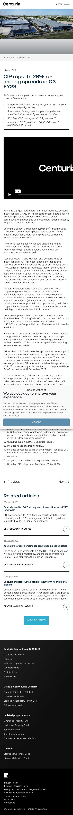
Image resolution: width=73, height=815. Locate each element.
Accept (36, 422)
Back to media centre (18, 58)
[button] (62, 4)
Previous (14, 482)
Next (62, 482)
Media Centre (36, 620)
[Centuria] (11, 4)
